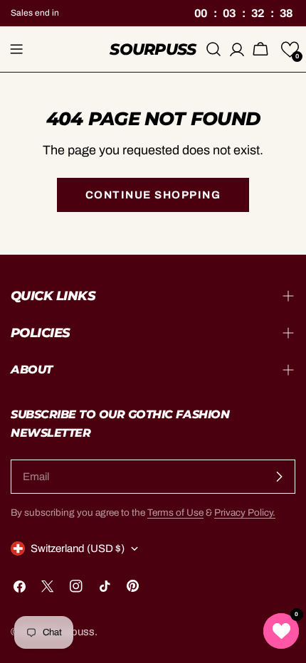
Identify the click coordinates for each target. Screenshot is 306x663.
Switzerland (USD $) (78, 548)
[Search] (213, 49)
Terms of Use (175, 512)
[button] (290, 49)
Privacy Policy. (244, 512)
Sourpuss (153, 49)
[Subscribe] (279, 477)
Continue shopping (153, 195)
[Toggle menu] (16, 49)
